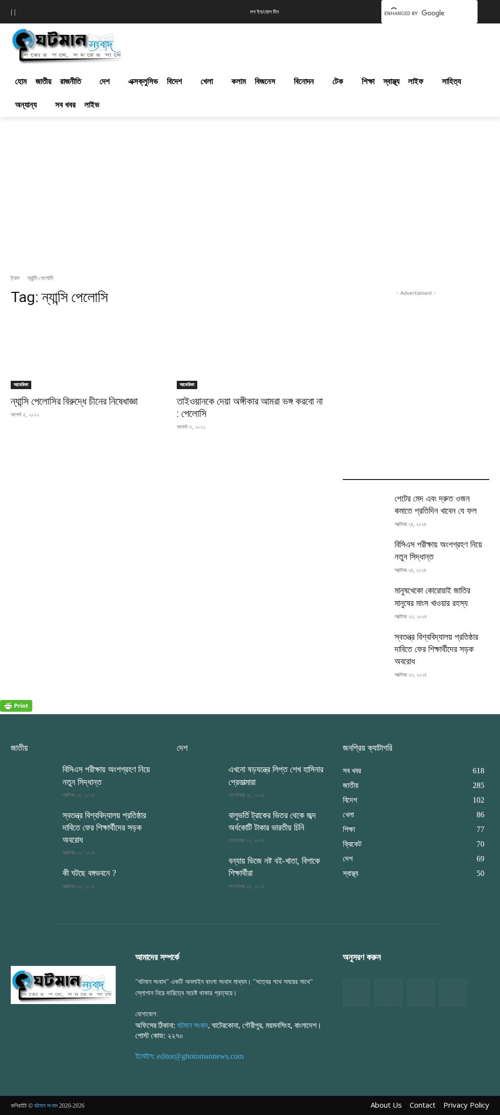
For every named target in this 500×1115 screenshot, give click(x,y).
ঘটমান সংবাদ (192, 1025)
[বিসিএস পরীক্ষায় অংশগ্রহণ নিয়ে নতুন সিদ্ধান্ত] (365, 554)
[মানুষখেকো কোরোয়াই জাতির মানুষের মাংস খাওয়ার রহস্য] (365, 600)
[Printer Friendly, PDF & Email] (16, 709)
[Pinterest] (453, 992)
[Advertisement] (239, 43)
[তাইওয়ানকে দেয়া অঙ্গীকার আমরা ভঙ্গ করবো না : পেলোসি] (250, 352)
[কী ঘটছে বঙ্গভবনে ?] (33, 882)
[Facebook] (356, 992)
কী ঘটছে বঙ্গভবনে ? (89, 873)
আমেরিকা (21, 384)
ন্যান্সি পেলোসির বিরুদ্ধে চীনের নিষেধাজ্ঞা (74, 401)
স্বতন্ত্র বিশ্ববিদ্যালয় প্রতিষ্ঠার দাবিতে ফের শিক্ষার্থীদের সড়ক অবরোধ (436, 649)
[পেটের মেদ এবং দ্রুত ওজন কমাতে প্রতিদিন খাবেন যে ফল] (365, 508)
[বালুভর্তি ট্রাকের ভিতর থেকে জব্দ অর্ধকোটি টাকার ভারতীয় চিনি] (199, 824)
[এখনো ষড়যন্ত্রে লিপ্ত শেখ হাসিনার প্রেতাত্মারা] (199, 779)
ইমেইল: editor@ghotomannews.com (189, 1056)
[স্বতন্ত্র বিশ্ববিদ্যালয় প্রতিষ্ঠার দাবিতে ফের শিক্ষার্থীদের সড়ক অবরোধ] (365, 646)
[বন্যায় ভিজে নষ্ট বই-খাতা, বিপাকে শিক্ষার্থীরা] (199, 870)
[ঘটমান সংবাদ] (68, 45)
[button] (359, 11)
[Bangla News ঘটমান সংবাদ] (63, 985)
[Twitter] (388, 992)
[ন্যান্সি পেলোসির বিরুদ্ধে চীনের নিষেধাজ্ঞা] (84, 352)
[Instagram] (421, 992)
